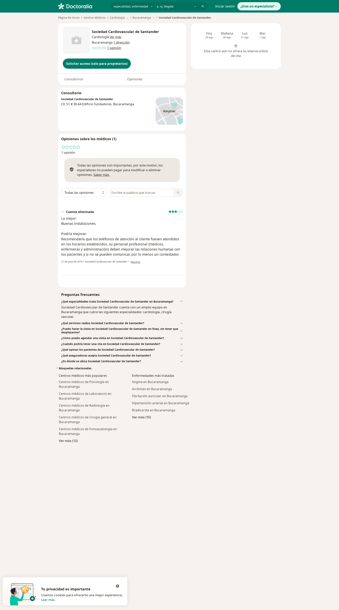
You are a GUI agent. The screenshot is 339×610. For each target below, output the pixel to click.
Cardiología (100, 37)
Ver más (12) (68, 440)
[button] (115, 37)
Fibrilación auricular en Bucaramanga (160, 396)
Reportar (135, 262)
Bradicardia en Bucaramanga (153, 410)
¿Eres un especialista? (257, 6)
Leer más (48, 600)
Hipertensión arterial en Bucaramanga (160, 403)
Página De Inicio (68, 17)
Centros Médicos (95, 17)
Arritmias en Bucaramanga (152, 389)
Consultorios (73, 79)
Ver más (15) (141, 417)
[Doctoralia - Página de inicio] (82, 6)
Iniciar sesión (225, 6)
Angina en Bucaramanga (150, 382)
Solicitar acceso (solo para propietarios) (97, 63)
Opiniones (134, 79)
